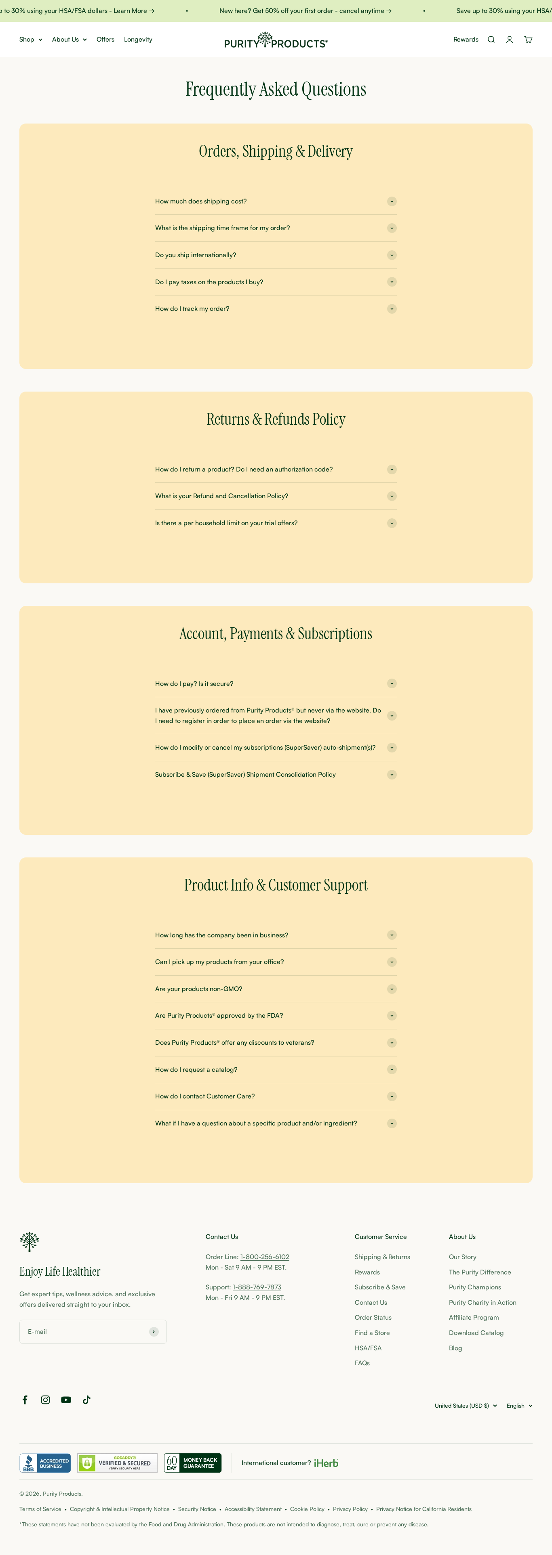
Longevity (138, 39)
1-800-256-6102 (264, 1257)
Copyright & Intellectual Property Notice (120, 1508)
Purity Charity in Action (482, 1302)
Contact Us (371, 1302)
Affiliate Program (474, 1317)
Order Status (373, 1317)
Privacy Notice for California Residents (424, 1508)
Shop (26, 39)
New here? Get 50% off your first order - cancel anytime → (296, 10)
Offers (105, 39)
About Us (65, 39)
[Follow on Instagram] (45, 1399)
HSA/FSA (368, 1348)
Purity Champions (475, 1287)
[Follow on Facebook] (24, 1399)
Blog (455, 1348)
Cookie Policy (307, 1508)
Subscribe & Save (380, 1287)
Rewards (465, 39)
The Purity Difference (480, 1272)
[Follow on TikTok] (86, 1399)
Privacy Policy (350, 1508)
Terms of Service (40, 1508)
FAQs (362, 1363)
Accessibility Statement (253, 1508)
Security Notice (197, 1508)
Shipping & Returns (382, 1257)
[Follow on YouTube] (66, 1399)
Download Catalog (476, 1333)
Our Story (462, 1257)
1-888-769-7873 (257, 1287)
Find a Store (372, 1333)
